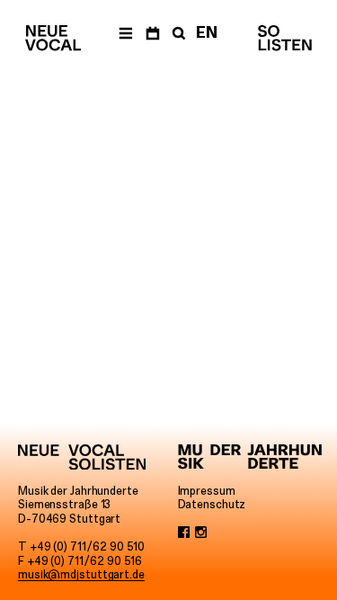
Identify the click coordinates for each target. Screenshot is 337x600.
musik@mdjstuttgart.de (81, 574)
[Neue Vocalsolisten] (53, 37)
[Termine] (152, 32)
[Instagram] (201, 533)
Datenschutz (212, 504)
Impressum (206, 490)
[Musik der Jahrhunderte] (250, 457)
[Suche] (177, 32)
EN (206, 32)
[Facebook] (184, 533)
